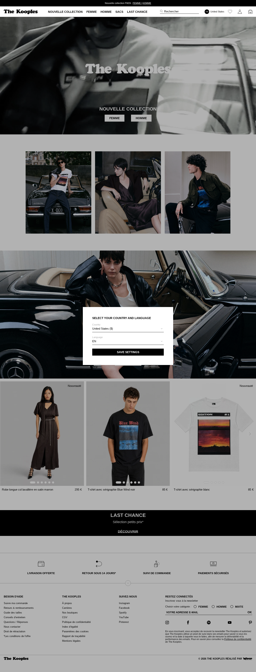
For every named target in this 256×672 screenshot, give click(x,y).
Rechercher (171, 11)
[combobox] (128, 329)
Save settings (128, 352)
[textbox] (128, 328)
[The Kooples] (21, 11)
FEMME (137, 3)
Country (102, 326)
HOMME (146, 3)
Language (97, 339)
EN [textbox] (94, 341)
